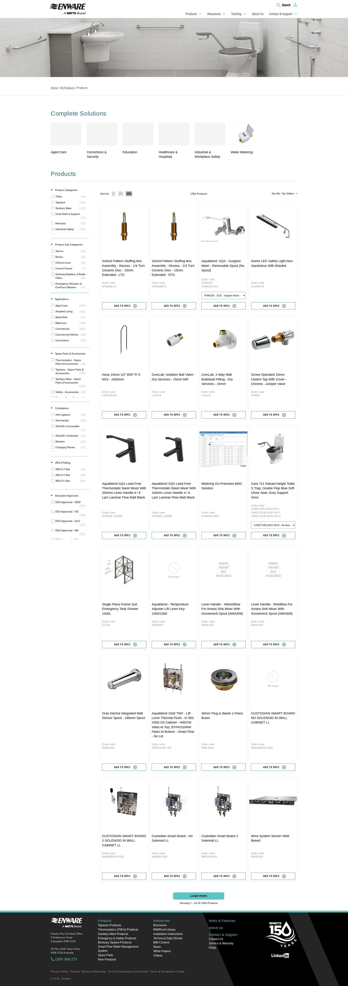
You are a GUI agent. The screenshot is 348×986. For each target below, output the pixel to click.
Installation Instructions (168, 933)
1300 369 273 (66, 959)
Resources (161, 921)
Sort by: (283, 193)
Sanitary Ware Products (113, 933)
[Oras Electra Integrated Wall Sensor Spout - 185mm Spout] (124, 679)
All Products (67, 87)
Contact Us (216, 939)
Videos (157, 955)
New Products (107, 959)
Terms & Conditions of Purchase (128, 971)
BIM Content (161, 942)
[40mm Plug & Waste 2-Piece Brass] (223, 679)
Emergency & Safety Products (117, 938)
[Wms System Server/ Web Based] (273, 802)
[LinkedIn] (281, 955)
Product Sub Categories (68, 244)
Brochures (160, 925)
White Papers (162, 951)
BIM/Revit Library (164, 929)
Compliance (61, 408)
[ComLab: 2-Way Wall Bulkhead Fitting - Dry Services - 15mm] (223, 340)
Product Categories (65, 190)
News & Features (222, 921)
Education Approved (66, 495)
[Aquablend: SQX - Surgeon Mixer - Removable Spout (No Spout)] (223, 227)
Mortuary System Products (115, 942)
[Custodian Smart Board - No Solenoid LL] (174, 802)
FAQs (212, 947)
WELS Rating (62, 462)
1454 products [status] (198, 193)
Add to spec (122, 305)
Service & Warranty (221, 943)
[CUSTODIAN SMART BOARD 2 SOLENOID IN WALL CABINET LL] (124, 802)
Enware (66, 978)
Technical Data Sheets (167, 938)
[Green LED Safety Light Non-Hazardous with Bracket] (273, 227)
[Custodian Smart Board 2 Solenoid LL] (223, 802)
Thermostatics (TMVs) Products (118, 929)
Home (54, 87)
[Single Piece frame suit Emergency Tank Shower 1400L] (124, 570)
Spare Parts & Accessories (69, 353)
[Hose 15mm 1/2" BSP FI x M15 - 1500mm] (124, 340)
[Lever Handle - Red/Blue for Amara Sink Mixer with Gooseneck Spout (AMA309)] (273, 570)
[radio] (113, 193)
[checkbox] (69, 196)
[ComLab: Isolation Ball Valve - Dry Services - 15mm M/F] (174, 340)
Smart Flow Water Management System (118, 948)
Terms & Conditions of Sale (167, 971)
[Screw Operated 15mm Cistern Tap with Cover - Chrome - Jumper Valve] (273, 340)
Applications (61, 299)
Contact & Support (223, 935)
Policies (75, 971)
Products (82, 87)
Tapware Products (109, 925)
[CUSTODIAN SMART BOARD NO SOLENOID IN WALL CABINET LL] (273, 679)
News (157, 946)
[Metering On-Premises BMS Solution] (223, 449)
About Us (216, 928)
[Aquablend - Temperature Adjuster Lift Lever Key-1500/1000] (174, 570)
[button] (283, 5)
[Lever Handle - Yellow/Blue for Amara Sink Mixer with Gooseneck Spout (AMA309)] (223, 570)
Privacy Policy (59, 971)
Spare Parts (105, 955)
